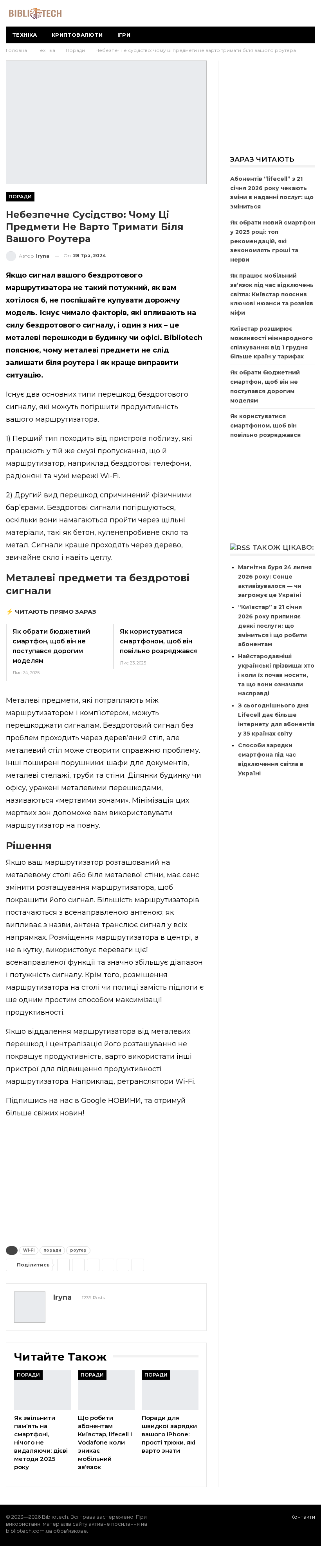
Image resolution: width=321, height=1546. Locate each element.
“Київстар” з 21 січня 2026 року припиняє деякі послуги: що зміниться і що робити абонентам (272, 626)
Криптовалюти (77, 35)
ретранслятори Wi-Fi (155, 1081)
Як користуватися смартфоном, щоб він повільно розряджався (159, 641)
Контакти (302, 1517)
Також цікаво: (283, 547)
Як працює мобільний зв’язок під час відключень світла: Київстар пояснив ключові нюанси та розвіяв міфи (272, 294)
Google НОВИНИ (111, 1100)
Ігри (124, 35)
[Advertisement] (106, 1180)
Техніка (24, 35)
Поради (20, 196)
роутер (78, 1250)
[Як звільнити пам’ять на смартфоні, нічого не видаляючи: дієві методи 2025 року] (42, 1390)
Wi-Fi (28, 1250)
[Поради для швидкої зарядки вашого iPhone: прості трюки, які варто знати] (170, 1390)
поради (52, 1250)
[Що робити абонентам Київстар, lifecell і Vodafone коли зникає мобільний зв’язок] (106, 1390)
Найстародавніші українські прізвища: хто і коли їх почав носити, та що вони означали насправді (276, 675)
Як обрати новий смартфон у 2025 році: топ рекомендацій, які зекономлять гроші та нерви (272, 241)
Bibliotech (183, 337)
